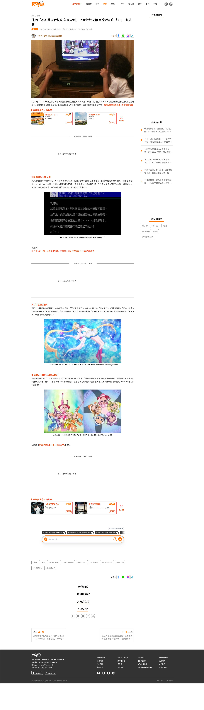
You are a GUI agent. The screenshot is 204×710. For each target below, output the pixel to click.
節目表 (120, 664)
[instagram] (113, 673)
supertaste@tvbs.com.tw (48, 662)
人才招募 (100, 664)
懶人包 (131, 4)
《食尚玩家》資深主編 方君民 (49, 35)
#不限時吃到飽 (147, 237)
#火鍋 (155, 231)
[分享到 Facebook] (118, 36)
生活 (147, 4)
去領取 (69, 122)
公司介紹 (100, 661)
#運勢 (165, 225)
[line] (108, 673)
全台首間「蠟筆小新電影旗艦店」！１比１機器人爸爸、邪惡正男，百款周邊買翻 (157, 161)
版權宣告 (120, 667)
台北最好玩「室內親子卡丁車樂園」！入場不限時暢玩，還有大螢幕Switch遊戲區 (157, 182)
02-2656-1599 (47, 668)
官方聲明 (162, 664)
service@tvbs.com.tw (46, 665)
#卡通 (35, 562)
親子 (140, 4)
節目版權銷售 (163, 658)
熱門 (105, 4)
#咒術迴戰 (94, 562)
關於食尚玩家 (101, 658)
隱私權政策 (142, 661)
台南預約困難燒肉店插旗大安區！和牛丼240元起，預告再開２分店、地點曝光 (158, 151)
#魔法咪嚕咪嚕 (107, 562)
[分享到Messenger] (128, 36)
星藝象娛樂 (163, 667)
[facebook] (98, 673)
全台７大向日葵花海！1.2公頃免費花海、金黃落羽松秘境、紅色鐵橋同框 (158, 171)
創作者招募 (121, 661)
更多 (155, 4)
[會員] (171, 4)
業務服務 (141, 658)
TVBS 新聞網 (169, 681)
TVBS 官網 (160, 681)
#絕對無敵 (120, 562)
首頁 (32, 16)
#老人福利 (146, 231)
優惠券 (89, 4)
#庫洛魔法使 (53, 562)
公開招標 (162, 661)
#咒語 (42, 562)
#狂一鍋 (145, 225)
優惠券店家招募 (123, 658)
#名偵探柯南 (37, 568)
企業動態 (100, 667)
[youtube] (103, 673)
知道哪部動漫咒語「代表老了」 (52, 445)
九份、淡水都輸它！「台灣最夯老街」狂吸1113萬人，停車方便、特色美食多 (157, 140)
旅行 (123, 4)
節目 (97, 4)
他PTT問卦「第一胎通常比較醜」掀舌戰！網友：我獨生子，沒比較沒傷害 (62, 250)
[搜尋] (166, 4)
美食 (113, 4)
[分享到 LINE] (123, 36)
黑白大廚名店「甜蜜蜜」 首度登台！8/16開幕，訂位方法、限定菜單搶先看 (157, 130)
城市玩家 (76, 4)
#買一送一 (155, 225)
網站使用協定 (142, 664)
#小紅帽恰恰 (50, 568)
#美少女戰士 (82, 562)
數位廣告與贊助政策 (145, 667)
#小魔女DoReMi (67, 562)
